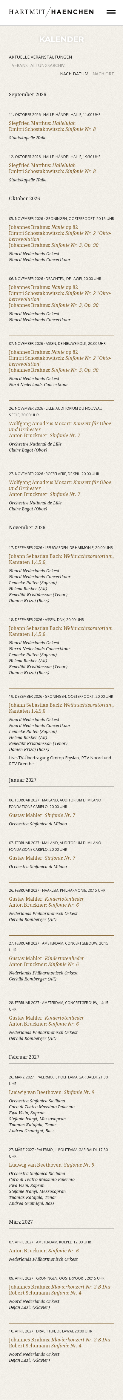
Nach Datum (75, 73)
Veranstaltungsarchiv (38, 65)
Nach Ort (103, 73)
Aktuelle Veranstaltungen (40, 57)
